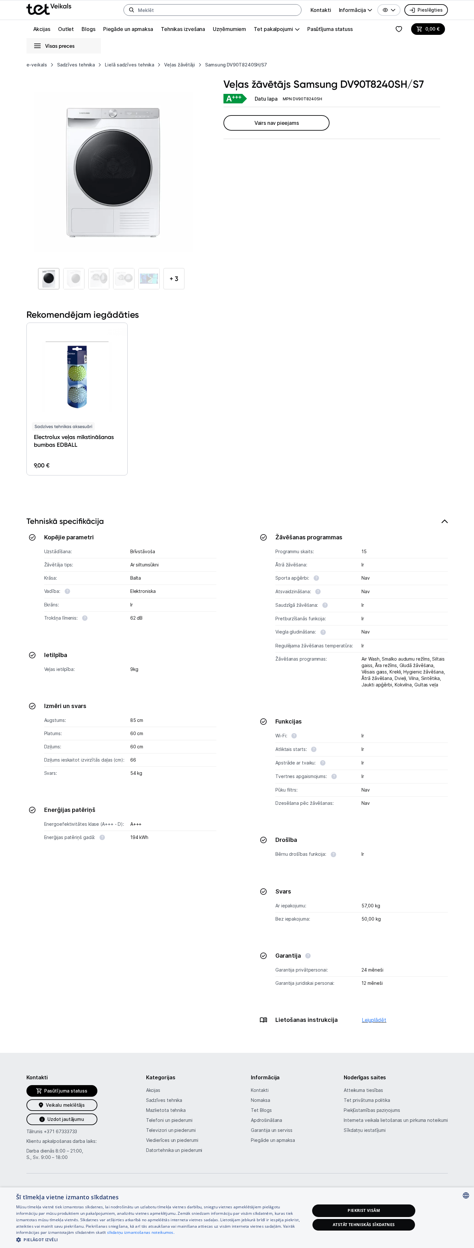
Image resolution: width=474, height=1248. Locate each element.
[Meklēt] (131, 10)
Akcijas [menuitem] (41, 29)
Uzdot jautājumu (65, 1119)
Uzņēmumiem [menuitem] (229, 29)
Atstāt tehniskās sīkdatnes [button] (364, 1224)
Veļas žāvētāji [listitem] (179, 64)
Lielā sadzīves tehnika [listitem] (129, 64)
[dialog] (237, 1217)
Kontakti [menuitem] (321, 10)
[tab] (237, 774)
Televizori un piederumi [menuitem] (171, 1130)
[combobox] (466, 1195)
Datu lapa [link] (266, 98)
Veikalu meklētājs (65, 1105)
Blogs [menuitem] (88, 29)
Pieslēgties (430, 10)
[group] (355, 10)
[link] (235, 99)
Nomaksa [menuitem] (260, 1100)
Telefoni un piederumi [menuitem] (169, 1120)
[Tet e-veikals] (48, 9)
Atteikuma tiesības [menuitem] (363, 1090)
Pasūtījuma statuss (330, 29)
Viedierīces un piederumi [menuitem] (172, 1140)
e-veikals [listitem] (36, 64)
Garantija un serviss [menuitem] (271, 1130)
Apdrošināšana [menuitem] (266, 1120)
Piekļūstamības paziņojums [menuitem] (372, 1110)
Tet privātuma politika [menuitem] (367, 1100)
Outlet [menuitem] (66, 29)
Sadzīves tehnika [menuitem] (164, 1100)
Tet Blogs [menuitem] (261, 1110)
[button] (388, 10)
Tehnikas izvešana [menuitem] (183, 29)
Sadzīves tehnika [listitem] (76, 64)
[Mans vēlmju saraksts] (399, 29)
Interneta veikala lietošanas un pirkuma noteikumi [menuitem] (396, 1120)
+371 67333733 (60, 1131)
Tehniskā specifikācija (65, 521)
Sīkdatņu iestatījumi (365, 1130)
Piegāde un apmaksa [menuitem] (128, 29)
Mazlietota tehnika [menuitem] (166, 1110)
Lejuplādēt (374, 1020)
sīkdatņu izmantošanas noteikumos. (140, 1232)
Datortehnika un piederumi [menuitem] (174, 1150)
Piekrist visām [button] (364, 1210)
